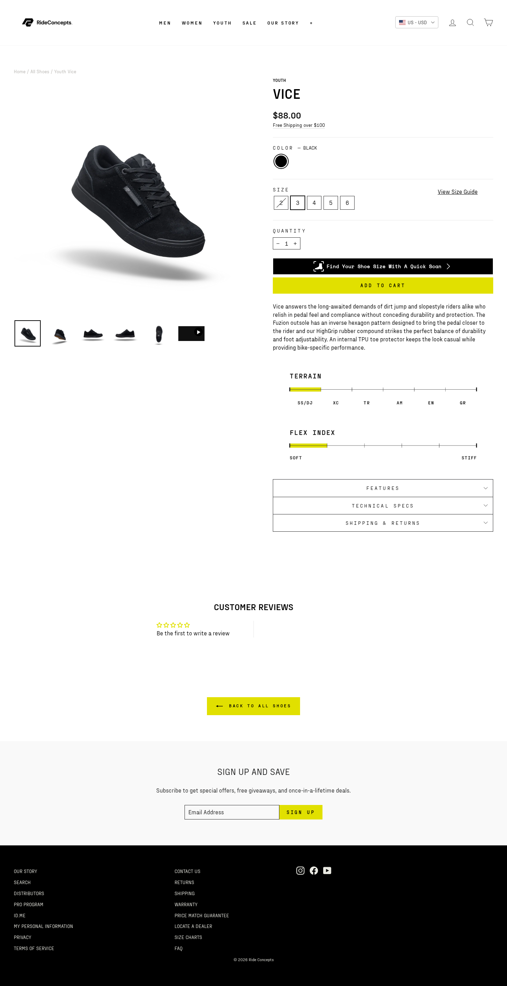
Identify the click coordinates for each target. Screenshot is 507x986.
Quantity (289, 231)
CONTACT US (187, 871)
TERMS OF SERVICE (34, 948)
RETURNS (184, 882)
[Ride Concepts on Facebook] (314, 870)
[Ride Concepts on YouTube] (327, 870)
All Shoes (39, 71)
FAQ (178, 948)
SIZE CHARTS (188, 937)
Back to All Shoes (258, 705)
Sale (249, 23)
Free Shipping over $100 (299, 125)
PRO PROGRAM (28, 904)
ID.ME (20, 915)
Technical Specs (383, 506)
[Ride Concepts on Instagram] (300, 870)
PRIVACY (22, 937)
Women (192, 23)
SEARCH (22, 882)
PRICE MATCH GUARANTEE (202, 915)
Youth (222, 23)
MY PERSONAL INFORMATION (43, 926)
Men (165, 23)
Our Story (283, 23)
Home (20, 71)
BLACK (281, 161)
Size (281, 189)
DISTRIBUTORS (29, 893)
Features (383, 488)
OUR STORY (25, 871)
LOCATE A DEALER (193, 926)
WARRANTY (186, 904)
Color (295, 148)
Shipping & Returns (383, 523)
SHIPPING (185, 893)
